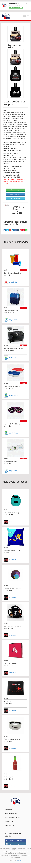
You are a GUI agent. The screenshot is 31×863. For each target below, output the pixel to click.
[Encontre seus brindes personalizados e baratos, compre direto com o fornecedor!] (15, 801)
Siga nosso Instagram (15, 844)
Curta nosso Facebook (15, 840)
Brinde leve (12, 522)
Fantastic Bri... (13, 282)
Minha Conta (9, 821)
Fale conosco (9, 825)
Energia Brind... (13, 320)
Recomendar (16, 198)
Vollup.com (19, 860)
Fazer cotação (16, 190)
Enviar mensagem (16, 194)
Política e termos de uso (12, 817)
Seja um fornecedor (11, 813)
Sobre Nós (8, 810)
